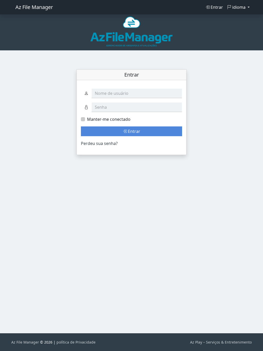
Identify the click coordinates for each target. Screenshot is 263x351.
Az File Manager (34, 7)
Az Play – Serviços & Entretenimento (221, 342)
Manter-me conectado (108, 119)
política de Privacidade (76, 342)
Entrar (216, 7)
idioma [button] (239, 7)
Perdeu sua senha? (99, 143)
